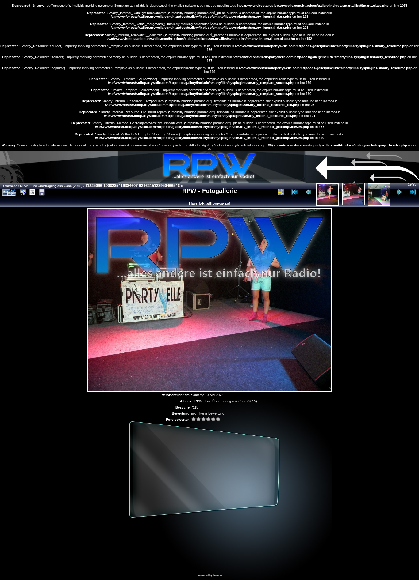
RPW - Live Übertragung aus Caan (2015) (51, 186)
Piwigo (217, 575)
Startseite (10, 186)
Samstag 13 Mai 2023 (207, 395)
